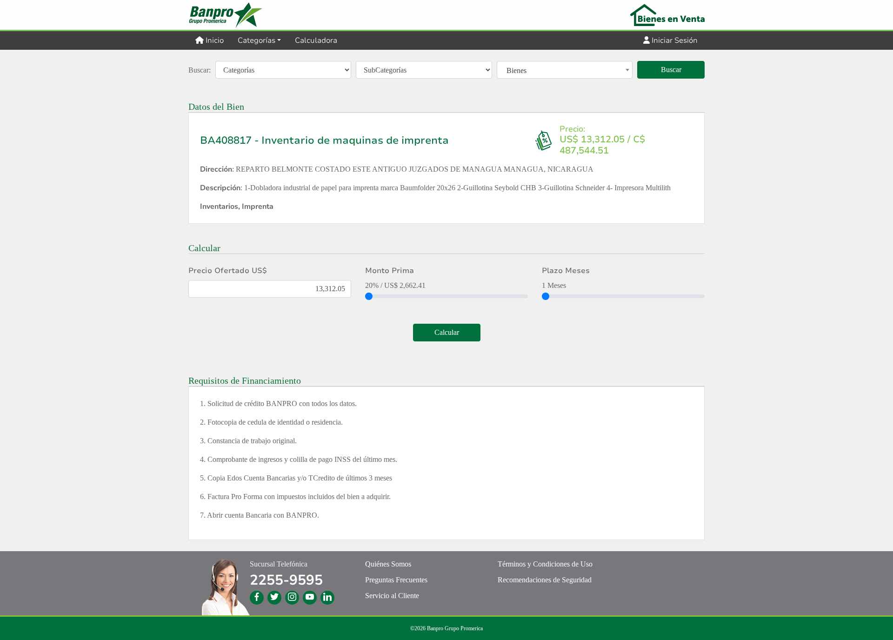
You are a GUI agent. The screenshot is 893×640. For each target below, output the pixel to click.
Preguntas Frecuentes (396, 580)
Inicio (217, 40)
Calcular (446, 332)
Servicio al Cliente (392, 596)
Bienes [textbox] (516, 70)
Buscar (671, 69)
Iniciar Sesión (674, 40)
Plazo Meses (566, 271)
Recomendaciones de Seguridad (545, 580)
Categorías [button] (256, 40)
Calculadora (316, 40)
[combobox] (564, 70)
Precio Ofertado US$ (227, 271)
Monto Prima (389, 271)
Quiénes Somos (388, 564)
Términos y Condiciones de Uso (545, 564)
